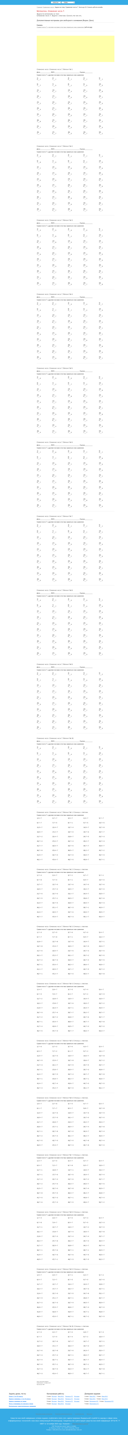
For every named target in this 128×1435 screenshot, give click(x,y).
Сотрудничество (79, 1414)
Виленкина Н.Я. (94, 1401)
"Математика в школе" (80, 1424)
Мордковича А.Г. (94, 1403)
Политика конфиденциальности (63, 1414)
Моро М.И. (61, 1396)
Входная (54, 1396)
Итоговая (76, 1396)
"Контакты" (89, 1414)
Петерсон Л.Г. (69, 1396)
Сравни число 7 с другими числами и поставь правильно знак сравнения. (60, 27)
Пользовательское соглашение (44, 1414)
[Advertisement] (76, 49)
